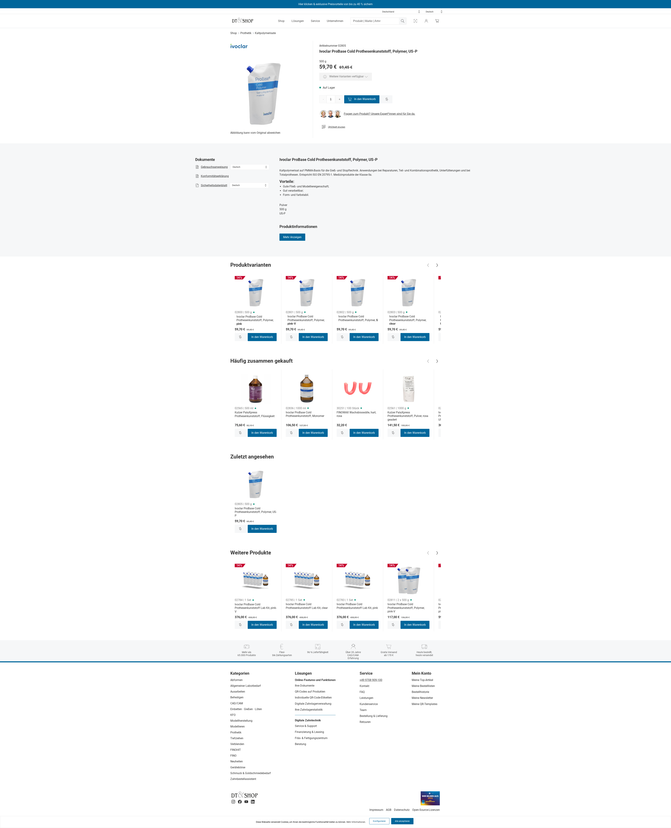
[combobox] (401, 12)
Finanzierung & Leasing (309, 732)
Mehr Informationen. (356, 822)
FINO (233, 755)
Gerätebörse (237, 767)
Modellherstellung (241, 720)
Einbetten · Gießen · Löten (246, 709)
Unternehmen (335, 21)
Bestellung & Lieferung (374, 716)
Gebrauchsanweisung (214, 167)
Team (363, 710)
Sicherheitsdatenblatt (214, 185)
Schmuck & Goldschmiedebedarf (250, 773)
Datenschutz (402, 810)
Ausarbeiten (237, 691)
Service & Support (306, 726)
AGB (388, 810)
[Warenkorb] (438, 21)
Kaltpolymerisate (265, 33)
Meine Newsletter (422, 698)
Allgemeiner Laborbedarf (245, 685)
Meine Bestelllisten (423, 686)
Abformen (236, 680)
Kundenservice (369, 704)
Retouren (365, 722)
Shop (281, 21)
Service (315, 21)
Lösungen (298, 21)
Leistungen (366, 698)
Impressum (376, 810)
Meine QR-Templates (424, 704)
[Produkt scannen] (415, 21)
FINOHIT (235, 749)
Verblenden (237, 744)
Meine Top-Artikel (422, 680)
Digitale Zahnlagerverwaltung (313, 703)
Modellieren (237, 726)
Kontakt (364, 686)
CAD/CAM (236, 703)
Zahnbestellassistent (243, 779)
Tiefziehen (236, 738)
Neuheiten (236, 761)
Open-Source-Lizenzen (426, 810)
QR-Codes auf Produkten (310, 691)
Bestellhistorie (420, 692)
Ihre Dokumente (304, 685)
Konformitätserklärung (215, 176)
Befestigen (236, 697)
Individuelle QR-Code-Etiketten (313, 697)
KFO (233, 715)
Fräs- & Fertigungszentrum (311, 738)
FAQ (362, 692)
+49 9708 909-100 (371, 680)
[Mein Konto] (426, 21)
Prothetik (245, 33)
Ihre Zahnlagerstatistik (309, 709)
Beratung (300, 744)
